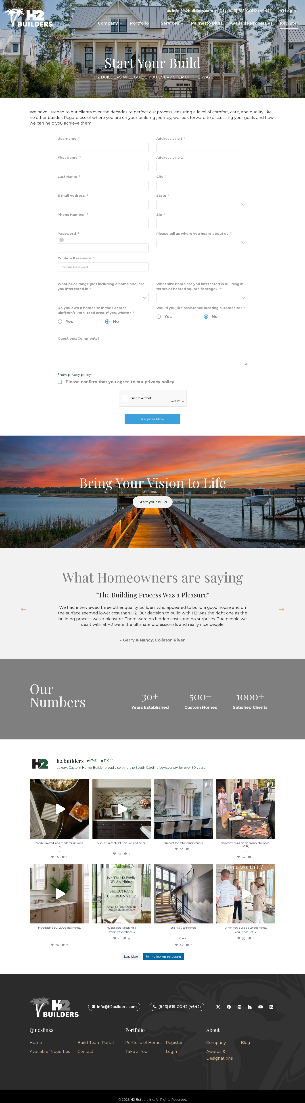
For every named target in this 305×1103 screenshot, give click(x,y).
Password (68, 233)
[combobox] (201, 204)
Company (108, 23)
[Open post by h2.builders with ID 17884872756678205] (245, 809)
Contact (85, 1051)
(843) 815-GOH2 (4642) (248, 11)
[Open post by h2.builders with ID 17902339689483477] (121, 809)
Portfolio (140, 23)
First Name (69, 157)
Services (170, 23)
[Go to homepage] (28, 17)
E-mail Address (73, 195)
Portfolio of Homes (144, 1042)
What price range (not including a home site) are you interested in (101, 286)
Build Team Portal (95, 1042)
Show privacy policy (74, 375)
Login (290, 11)
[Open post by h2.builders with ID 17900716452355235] (59, 809)
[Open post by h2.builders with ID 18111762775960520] (183, 893)
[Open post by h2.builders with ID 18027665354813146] (121, 893)
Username (68, 138)
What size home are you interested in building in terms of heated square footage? (199, 286)
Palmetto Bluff (206, 23)
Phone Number (73, 214)
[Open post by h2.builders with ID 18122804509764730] (245, 893)
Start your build (152, 502)
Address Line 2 (169, 157)
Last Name (69, 176)
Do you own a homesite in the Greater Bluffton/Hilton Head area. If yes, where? (96, 310)
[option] (152, 616)
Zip (160, 214)
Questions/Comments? (79, 338)
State (162, 195)
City (161, 176)
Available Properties (251, 23)
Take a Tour (137, 1051)
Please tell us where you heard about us (194, 233)
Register (289, 23)
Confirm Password (76, 258)
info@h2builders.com (192, 11)
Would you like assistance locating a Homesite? (200, 308)
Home (36, 1042)
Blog (245, 1042)
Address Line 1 (170, 138)
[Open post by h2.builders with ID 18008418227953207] (183, 809)
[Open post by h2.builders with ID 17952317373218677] (59, 893)
